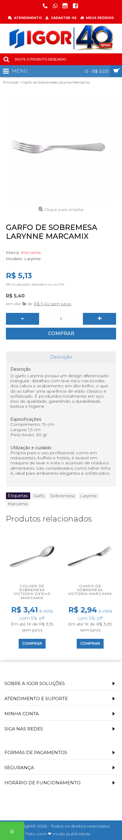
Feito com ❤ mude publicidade (57, 834)
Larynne (88, 495)
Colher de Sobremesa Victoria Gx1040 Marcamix (32, 592)
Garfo (39, 495)
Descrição (61, 357)
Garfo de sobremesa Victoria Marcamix (90, 590)
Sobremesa (62, 495)
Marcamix (31, 252)
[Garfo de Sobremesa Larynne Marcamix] (61, 149)
